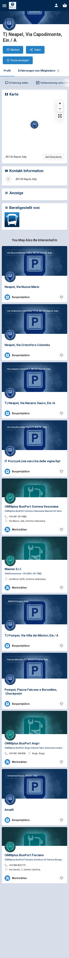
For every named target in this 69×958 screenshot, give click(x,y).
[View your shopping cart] (64, 5)
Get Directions (53, 156)
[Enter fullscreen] (60, 116)
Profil (7, 70)
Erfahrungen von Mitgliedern (38, 70)
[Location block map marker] (34, 125)
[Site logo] (13, 5)
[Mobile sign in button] (56, 5)
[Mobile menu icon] (4, 5)
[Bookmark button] (61, 297)
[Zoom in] (60, 103)
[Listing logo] (9, 24)
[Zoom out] (60, 108)
